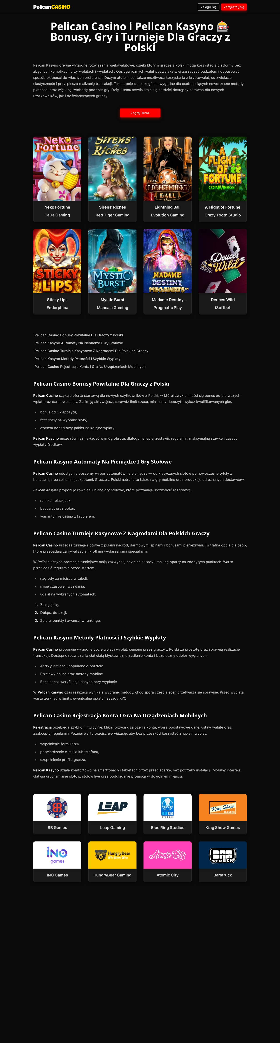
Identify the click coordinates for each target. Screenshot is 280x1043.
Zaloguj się (208, 7)
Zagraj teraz (140, 113)
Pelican (51, 7)
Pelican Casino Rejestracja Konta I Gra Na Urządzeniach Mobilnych (90, 366)
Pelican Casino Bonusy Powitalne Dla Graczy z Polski (79, 335)
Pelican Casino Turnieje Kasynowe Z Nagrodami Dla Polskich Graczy (91, 351)
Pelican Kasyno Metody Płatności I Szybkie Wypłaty (78, 358)
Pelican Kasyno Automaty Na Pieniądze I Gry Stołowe (79, 343)
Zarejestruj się (234, 7)
